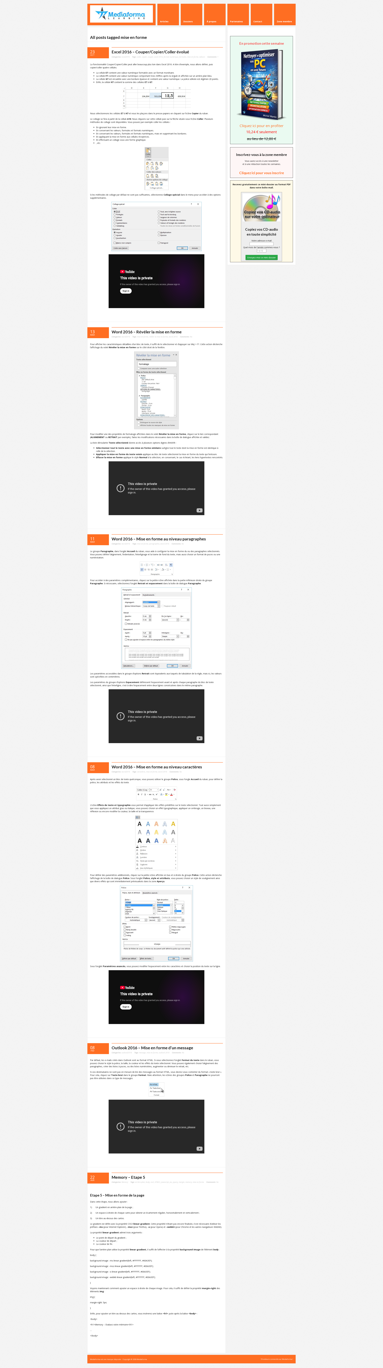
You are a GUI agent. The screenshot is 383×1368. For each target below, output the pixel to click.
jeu (171, 1182)
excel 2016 (158, 57)
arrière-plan (140, 1182)
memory (188, 1182)
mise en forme (192, 57)
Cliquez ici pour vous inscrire (261, 173)
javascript (165, 1182)
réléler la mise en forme (158, 336)
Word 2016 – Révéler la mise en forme (147, 331)
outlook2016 (127, 1052)
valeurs (202, 57)
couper (150, 57)
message (142, 1052)
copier (144, 57)
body (148, 1182)
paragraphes (154, 544)
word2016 (126, 336)
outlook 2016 (164, 1052)
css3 (152, 1182)
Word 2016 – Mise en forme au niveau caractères (157, 766)
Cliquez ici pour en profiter (262, 125)
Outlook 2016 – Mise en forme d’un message (152, 1047)
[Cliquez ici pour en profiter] (262, 120)
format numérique (171, 57)
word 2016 (173, 336)
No (186, 336)
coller (139, 57)
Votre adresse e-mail (261, 240)
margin (181, 1182)
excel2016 (126, 57)
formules (182, 57)
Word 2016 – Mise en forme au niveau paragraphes (159, 538)
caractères (141, 771)
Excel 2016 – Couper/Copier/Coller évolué (150, 51)
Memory (125, 1182)
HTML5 (157, 1182)
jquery (175, 1182)
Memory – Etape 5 (128, 1177)
